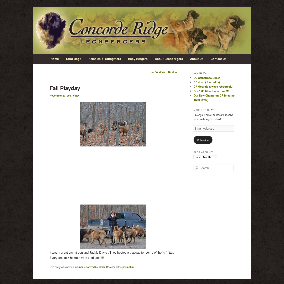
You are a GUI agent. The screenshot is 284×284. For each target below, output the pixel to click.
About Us (196, 59)
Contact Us (218, 59)
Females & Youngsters (105, 59)
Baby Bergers (138, 59)
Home (55, 59)
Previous (158, 72)
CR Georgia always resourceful (213, 86)
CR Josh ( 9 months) (207, 82)
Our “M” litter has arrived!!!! (212, 91)
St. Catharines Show (207, 78)
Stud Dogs (73, 59)
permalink (128, 267)
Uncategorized (86, 267)
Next (172, 72)
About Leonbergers (169, 59)
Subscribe (203, 140)
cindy (76, 95)
